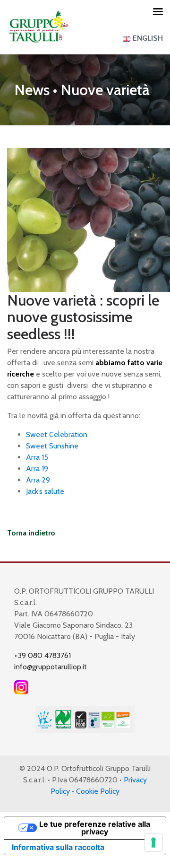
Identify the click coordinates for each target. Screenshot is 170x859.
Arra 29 (38, 479)
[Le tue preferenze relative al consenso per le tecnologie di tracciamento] (153, 842)
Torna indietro (31, 532)
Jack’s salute (47, 491)
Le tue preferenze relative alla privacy (94, 827)
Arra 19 (37, 468)
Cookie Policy (97, 791)
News (32, 89)
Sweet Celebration (56, 434)
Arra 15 (37, 457)
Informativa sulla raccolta (58, 847)
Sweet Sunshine (52, 445)
